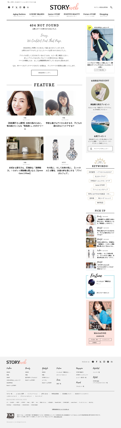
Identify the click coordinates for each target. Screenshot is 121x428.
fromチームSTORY (11, 385)
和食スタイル (43, 402)
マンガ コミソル (83, 402)
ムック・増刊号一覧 (81, 377)
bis (37, 402)
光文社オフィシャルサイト (82, 393)
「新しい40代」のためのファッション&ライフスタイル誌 (21, 2)
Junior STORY (100, 185)
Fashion (9, 368)
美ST (33, 402)
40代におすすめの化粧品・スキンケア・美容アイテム (101, 194)
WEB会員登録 (55, 393)
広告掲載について (66, 393)
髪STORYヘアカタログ (31, 377)
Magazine (79, 368)
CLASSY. (12, 402)
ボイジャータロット (103, 293)
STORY (23, 402)
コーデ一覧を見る (99, 70)
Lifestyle (45, 368)
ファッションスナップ (100, 189)
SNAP (8, 377)
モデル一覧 (9, 393)
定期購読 (94, 342)
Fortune (59, 368)
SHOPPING (10, 383)
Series (58, 379)
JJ (7, 402)
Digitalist (96, 368)
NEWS (8, 372)
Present (78, 382)
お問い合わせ (44, 393)
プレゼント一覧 (80, 386)
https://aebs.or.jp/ (58, 416)
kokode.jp (9, 404)
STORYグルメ (45, 377)
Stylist (95, 377)
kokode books (25, 404)
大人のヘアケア (100, 176)
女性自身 (50, 402)
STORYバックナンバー (82, 375)
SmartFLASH (58, 402)
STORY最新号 (79, 372)
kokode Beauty (16, 404)
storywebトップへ (44, 72)
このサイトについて (12, 396)
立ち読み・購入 (94, 339)
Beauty (27, 368)
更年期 (92, 198)
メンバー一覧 (96, 372)
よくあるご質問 (20, 393)
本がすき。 (91, 402)
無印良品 (100, 202)
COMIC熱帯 (66, 402)
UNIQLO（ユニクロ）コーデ (100, 181)
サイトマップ (38, 396)
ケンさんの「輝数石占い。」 (64, 372)
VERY (17, 402)
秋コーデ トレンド (104, 198)
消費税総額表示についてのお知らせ (60, 409)
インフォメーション (32, 393)
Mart (28, 402)
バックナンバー (105, 339)
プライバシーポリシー (26, 396)
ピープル (44, 380)
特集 (8, 375)
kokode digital (34, 404)
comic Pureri (74, 402)
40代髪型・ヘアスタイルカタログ (100, 172)
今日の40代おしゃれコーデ (13, 380)
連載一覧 (59, 383)
